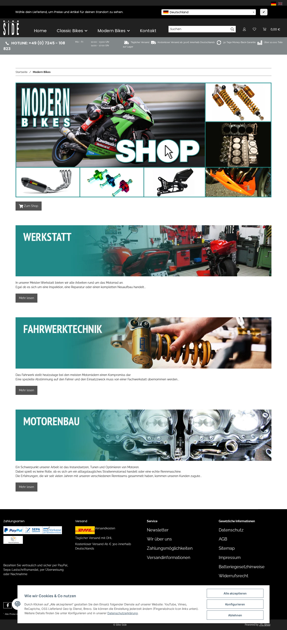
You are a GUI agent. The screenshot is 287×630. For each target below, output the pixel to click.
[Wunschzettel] (254, 29)
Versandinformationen (168, 557)
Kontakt (148, 31)
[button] (244, 29)
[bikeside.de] (11, 27)
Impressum (230, 557)
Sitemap (227, 548)
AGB (223, 539)
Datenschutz (231, 530)
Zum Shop (28, 206)
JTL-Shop (264, 624)
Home (40, 31)
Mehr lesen (26, 298)
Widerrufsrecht (233, 575)
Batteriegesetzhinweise (242, 566)
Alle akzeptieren (235, 593)
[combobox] (208, 12)
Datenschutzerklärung (122, 613)
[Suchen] (232, 29)
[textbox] (209, 12)
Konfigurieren (235, 604)
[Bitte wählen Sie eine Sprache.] (274, 3)
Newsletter (158, 530)
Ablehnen (235, 615)
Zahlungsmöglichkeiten (170, 548)
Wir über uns (159, 539)
